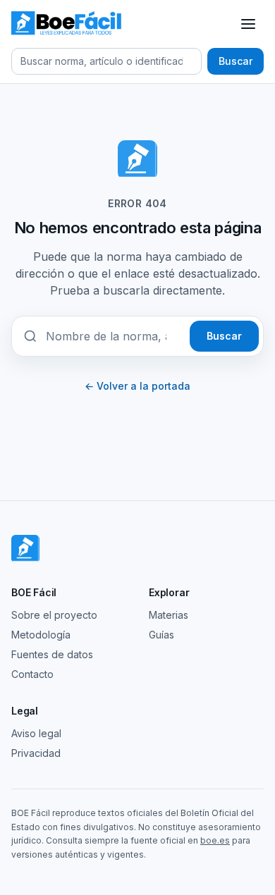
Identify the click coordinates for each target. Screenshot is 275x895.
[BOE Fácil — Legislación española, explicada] (67, 24)
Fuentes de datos (52, 654)
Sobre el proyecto (54, 615)
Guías (161, 635)
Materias (168, 615)
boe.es (215, 840)
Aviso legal (36, 733)
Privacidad (36, 753)
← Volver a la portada (137, 386)
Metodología (41, 635)
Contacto (32, 674)
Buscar (235, 61)
